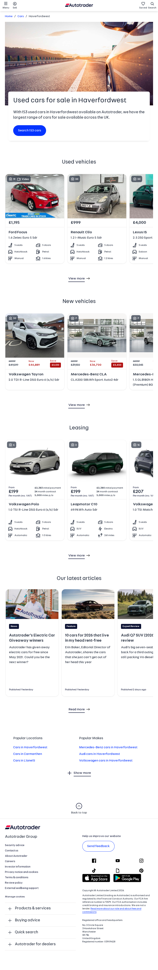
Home (9, 16)
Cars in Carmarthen (27, 754)
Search (152, 8)
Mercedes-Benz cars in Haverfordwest (108, 747)
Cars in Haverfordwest (30, 747)
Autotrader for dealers (35, 944)
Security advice (14, 845)
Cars (20, 16)
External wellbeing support (21, 888)
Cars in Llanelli (24, 760)
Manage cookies (15, 897)
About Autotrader (16, 856)
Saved (143, 8)
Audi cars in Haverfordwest (99, 754)
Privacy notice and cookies (21, 872)
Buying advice (27, 920)
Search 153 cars (29, 130)
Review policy (14, 883)
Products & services (33, 908)
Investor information (17, 866)
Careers (10, 861)
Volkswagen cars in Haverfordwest (105, 760)
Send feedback (98, 846)
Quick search (26, 932)
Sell (15, 8)
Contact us (11, 850)
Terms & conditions (16, 877)
